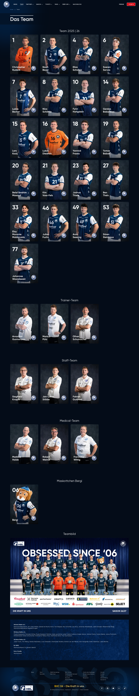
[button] (24, 54)
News (15, 4)
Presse (121, 4)
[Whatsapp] (119, 688)
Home (11, 9)
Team (21, 4)
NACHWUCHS (77, 4)
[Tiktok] (125, 688)
